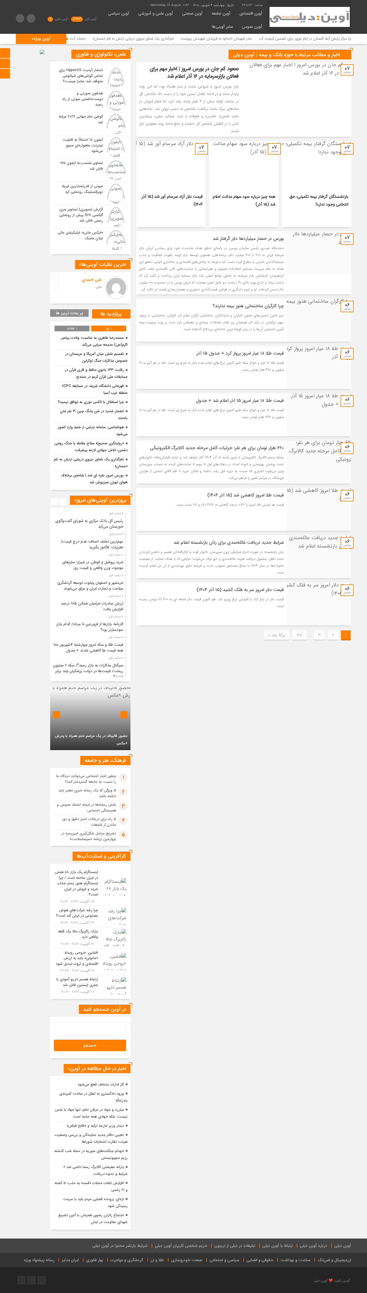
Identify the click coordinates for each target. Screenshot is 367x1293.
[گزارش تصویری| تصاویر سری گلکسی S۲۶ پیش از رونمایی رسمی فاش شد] (90, 216)
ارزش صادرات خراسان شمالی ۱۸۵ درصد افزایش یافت (92, 606)
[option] (89, 522)
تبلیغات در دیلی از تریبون (234, 1246)
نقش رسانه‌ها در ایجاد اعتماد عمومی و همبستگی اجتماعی (86, 807)
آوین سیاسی (118, 13)
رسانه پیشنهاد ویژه (39, 1260)
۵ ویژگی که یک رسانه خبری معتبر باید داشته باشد (87, 793)
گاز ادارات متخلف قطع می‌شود (101, 1084)
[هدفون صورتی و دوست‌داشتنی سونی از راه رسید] (90, 100)
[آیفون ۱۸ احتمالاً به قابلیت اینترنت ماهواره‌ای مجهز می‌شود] (90, 147)
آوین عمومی (252, 27)
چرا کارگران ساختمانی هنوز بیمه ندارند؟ (248, 306)
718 (299, 635)
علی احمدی (92, 279)
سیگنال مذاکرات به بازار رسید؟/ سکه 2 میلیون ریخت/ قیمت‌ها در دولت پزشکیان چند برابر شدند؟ (88, 671)
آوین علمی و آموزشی (155, 13)
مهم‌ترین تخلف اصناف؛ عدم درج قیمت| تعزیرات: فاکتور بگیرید (92, 544)
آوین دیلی (342, 1246)
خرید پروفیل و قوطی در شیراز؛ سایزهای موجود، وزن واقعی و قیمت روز (92, 565)
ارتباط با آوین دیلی (277, 1246)
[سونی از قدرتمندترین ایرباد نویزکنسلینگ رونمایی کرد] (90, 193)
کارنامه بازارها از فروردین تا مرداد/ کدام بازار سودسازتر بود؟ (89, 627)
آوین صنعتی (192, 13)
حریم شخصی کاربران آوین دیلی (181, 1246)
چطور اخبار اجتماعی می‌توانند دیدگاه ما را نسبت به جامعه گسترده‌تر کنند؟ (86, 779)
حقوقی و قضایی (260, 1260)
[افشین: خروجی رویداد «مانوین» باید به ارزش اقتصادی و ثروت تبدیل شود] (90, 961)
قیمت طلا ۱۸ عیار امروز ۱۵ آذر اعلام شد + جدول (240, 400)
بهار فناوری (94, 1260)
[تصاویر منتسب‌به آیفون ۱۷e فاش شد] (90, 170)
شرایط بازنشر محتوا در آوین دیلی (120, 1246)
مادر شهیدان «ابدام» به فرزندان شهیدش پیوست (252, 39)
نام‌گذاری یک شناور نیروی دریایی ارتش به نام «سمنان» (169, 39)
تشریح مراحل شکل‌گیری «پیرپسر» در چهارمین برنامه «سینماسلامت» (88, 836)
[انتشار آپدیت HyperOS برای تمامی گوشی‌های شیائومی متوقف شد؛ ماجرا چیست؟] (90, 77)
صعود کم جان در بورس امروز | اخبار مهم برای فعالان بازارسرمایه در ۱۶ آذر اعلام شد (194, 72)
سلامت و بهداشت (295, 1260)
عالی (99, 287)
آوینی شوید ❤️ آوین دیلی (332, 1280)
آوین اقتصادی (250, 13)
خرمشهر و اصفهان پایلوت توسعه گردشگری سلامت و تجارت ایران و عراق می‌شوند (90, 586)
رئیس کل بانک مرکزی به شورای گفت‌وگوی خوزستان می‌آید (89, 524)
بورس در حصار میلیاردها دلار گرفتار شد (248, 238)
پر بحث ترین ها (69, 313)
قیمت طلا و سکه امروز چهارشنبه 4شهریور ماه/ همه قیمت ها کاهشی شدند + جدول (87, 648)
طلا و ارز (157, 1260)
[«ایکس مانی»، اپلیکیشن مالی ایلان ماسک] (90, 239)
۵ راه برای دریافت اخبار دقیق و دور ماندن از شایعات (89, 822)
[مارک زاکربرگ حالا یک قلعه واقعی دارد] (90, 937)
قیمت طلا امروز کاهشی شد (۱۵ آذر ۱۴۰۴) (245, 495)
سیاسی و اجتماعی (224, 1260)
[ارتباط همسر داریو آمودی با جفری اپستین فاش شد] (90, 985)
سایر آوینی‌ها (222, 27)
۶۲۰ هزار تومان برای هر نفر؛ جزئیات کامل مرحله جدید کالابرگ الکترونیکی (217, 447)
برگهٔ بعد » (276, 635)
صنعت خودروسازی (186, 1260)
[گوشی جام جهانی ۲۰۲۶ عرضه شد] (90, 123)
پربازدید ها (111, 314)
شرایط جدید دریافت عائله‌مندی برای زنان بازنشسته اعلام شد (228, 542)
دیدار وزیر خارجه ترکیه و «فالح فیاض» (95, 1126)
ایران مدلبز (70, 1260)
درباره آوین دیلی (313, 1246)
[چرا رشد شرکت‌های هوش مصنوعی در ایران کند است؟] (90, 916)
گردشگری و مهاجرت (126, 1260)
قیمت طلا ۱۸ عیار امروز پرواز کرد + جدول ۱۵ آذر (240, 353)
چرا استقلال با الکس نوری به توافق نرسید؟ (91, 402)
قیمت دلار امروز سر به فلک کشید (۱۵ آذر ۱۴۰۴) (240, 589)
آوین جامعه (221, 13)
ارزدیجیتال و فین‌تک (334, 1260)
